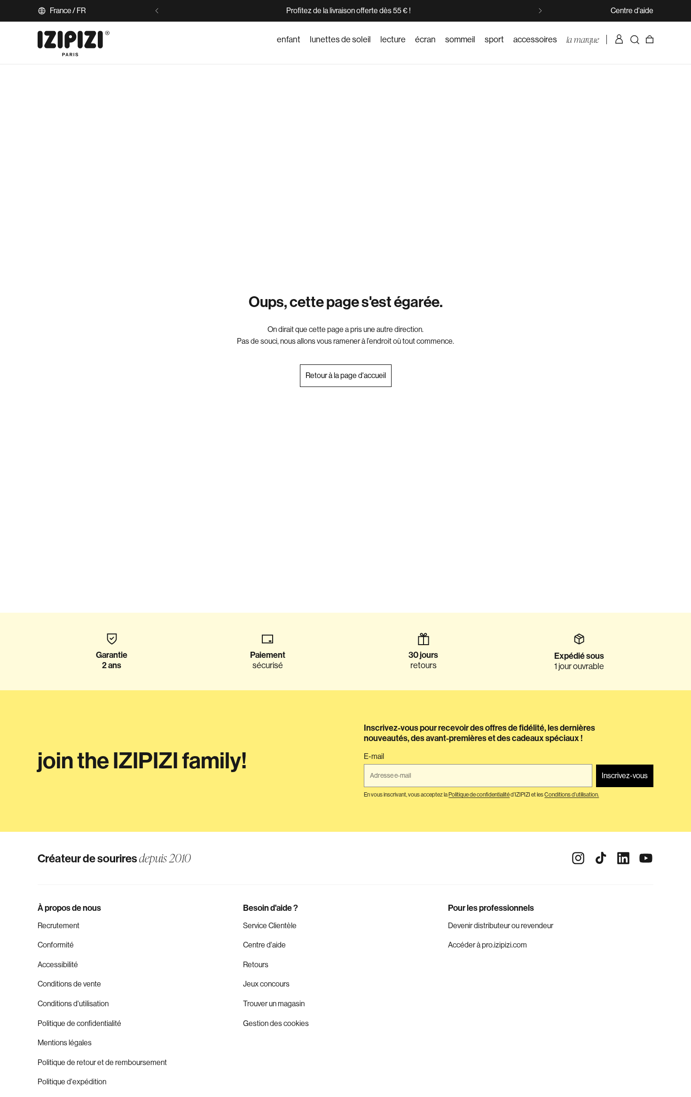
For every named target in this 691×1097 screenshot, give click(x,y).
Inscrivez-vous (625, 775)
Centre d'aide (632, 10)
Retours (255, 964)
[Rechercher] (634, 39)
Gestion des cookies (276, 1023)
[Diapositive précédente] (157, 10)
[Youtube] (645, 858)
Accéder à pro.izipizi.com (487, 944)
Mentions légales (65, 1042)
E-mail (374, 756)
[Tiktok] (600, 858)
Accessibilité (58, 964)
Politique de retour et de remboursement (102, 1062)
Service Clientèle (270, 925)
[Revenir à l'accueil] (74, 39)
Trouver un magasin (274, 1003)
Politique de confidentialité (79, 1023)
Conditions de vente (69, 983)
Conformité (56, 944)
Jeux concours (266, 983)
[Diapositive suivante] (540, 10)
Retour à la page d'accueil (346, 375)
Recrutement (58, 925)
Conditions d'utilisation (73, 1003)
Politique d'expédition (72, 1081)
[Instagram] (578, 858)
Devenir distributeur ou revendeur (500, 925)
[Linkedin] (623, 858)
